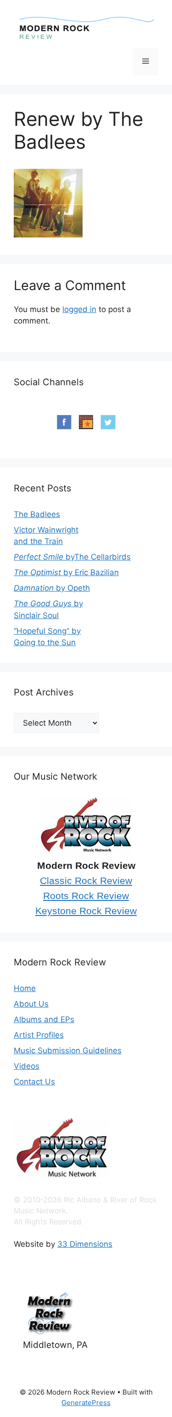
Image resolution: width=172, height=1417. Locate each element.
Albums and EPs (44, 1019)
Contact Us (34, 1081)
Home (25, 988)
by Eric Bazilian (66, 572)
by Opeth (52, 588)
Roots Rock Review (86, 895)
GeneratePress (86, 1402)
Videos (26, 1066)
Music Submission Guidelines (68, 1050)
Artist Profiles (39, 1035)
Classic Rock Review (86, 880)
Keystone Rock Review (86, 910)
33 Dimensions (84, 1244)
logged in (79, 309)
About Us (31, 1003)
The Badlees (37, 514)
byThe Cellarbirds (72, 556)
